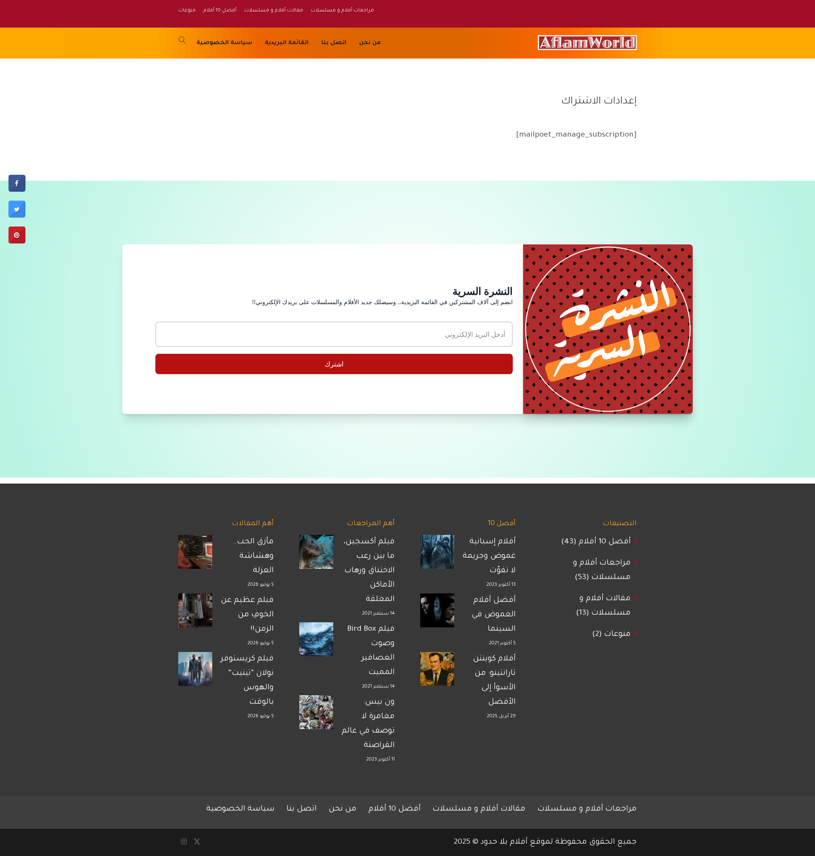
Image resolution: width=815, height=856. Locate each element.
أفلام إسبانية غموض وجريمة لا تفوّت (489, 556)
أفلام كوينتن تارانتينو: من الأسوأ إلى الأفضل (494, 681)
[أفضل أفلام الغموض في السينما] (437, 613)
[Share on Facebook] (16, 190)
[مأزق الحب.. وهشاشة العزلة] (195, 555)
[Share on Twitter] (16, 216)
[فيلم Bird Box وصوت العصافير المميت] (316, 642)
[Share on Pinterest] (16, 242)
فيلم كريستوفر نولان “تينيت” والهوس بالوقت (247, 681)
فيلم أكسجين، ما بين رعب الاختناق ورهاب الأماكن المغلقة (369, 571)
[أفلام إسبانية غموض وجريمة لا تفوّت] (437, 555)
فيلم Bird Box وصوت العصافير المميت (371, 651)
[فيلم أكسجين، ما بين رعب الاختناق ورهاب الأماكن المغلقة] (316, 555)
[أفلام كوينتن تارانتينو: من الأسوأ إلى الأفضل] (437, 672)
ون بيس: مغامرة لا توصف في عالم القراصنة (368, 724)
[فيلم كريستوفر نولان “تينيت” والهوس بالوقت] (195, 672)
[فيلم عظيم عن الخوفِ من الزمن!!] (195, 613)
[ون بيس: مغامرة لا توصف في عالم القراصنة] (316, 715)
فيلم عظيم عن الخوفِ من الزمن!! (247, 615)
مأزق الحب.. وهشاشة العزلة (253, 556)
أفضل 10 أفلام (605, 542)
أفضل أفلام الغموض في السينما (494, 615)
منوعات (617, 634)
